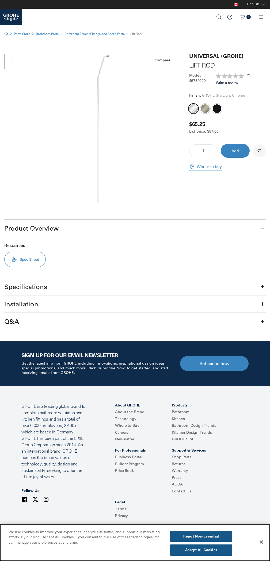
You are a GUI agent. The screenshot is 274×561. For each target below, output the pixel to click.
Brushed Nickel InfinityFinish (205, 108)
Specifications (25, 287)
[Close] (261, 542)
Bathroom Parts (47, 34)
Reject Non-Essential (201, 536)
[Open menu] (261, 17)
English (253, 4)
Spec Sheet (29, 259)
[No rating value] (231, 76)
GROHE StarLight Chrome (193, 108)
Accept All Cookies (201, 550)
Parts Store (22, 34)
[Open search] (219, 17)
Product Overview (31, 228)
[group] (102, 129)
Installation (21, 304)
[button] (161, 60)
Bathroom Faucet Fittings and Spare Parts (94, 34)
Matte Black (217, 108)
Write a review (227, 83)
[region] (135, 542)
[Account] (230, 17)
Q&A (11, 321)
